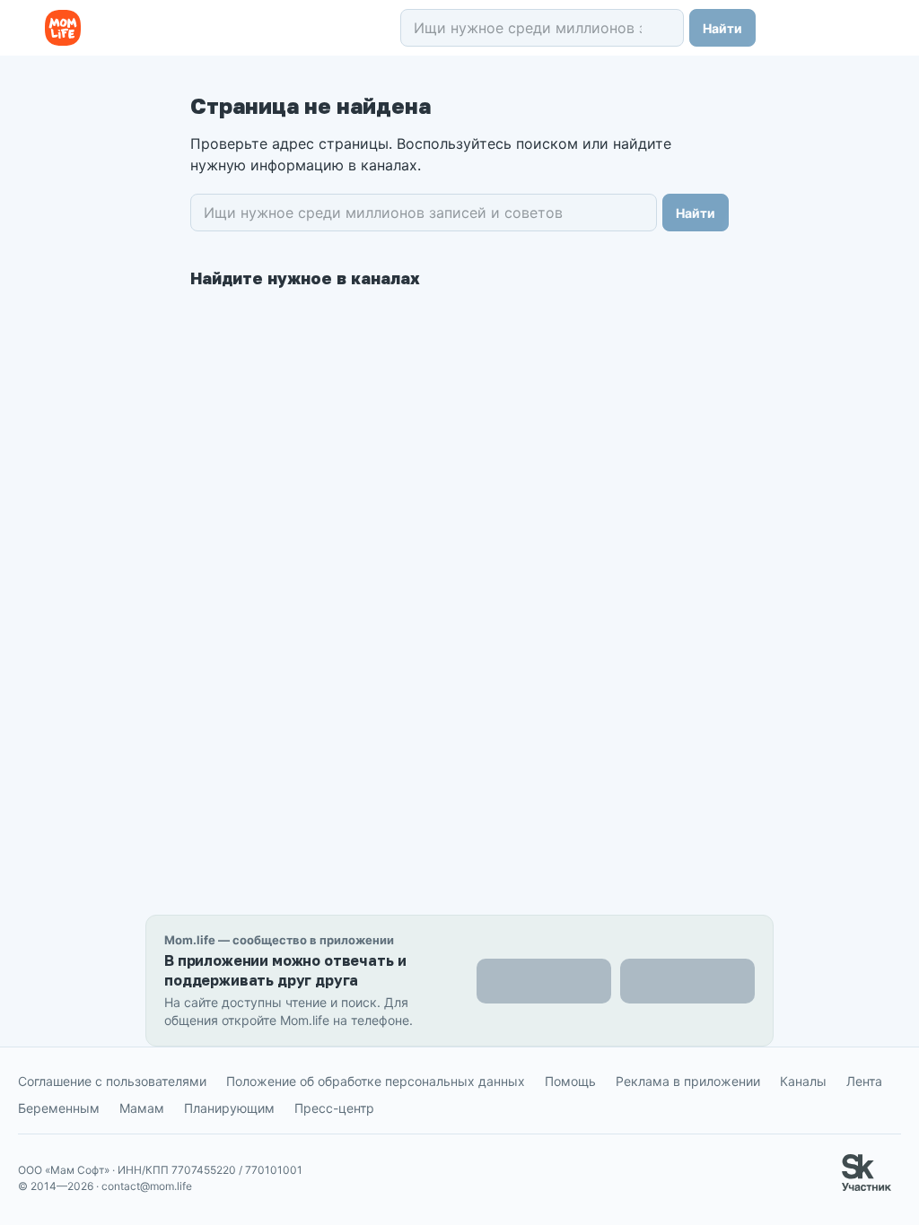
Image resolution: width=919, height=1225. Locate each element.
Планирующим (229, 1108)
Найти (722, 28)
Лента (864, 1081)
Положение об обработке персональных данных (375, 1081)
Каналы (803, 1081)
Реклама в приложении (688, 1081)
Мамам (141, 1108)
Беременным (59, 1108)
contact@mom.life (146, 1186)
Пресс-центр (334, 1108)
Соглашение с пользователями (112, 1081)
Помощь (570, 1081)
